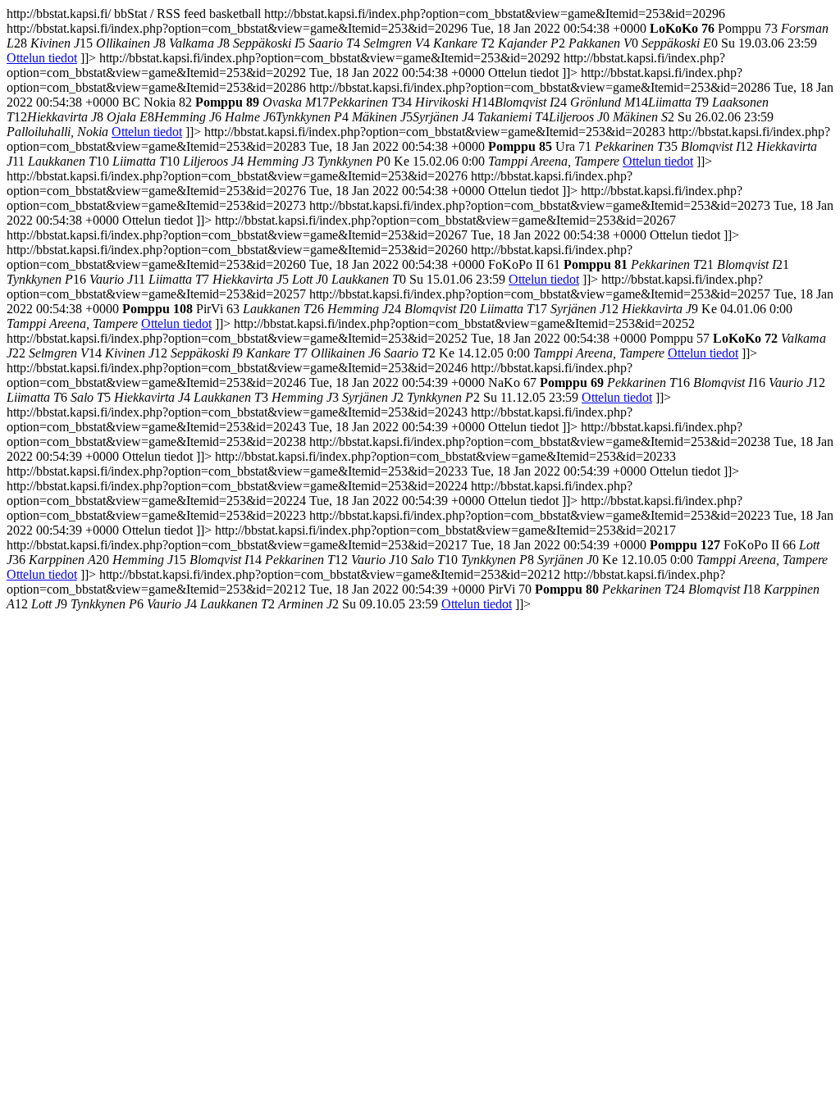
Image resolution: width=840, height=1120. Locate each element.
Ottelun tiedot (42, 58)
